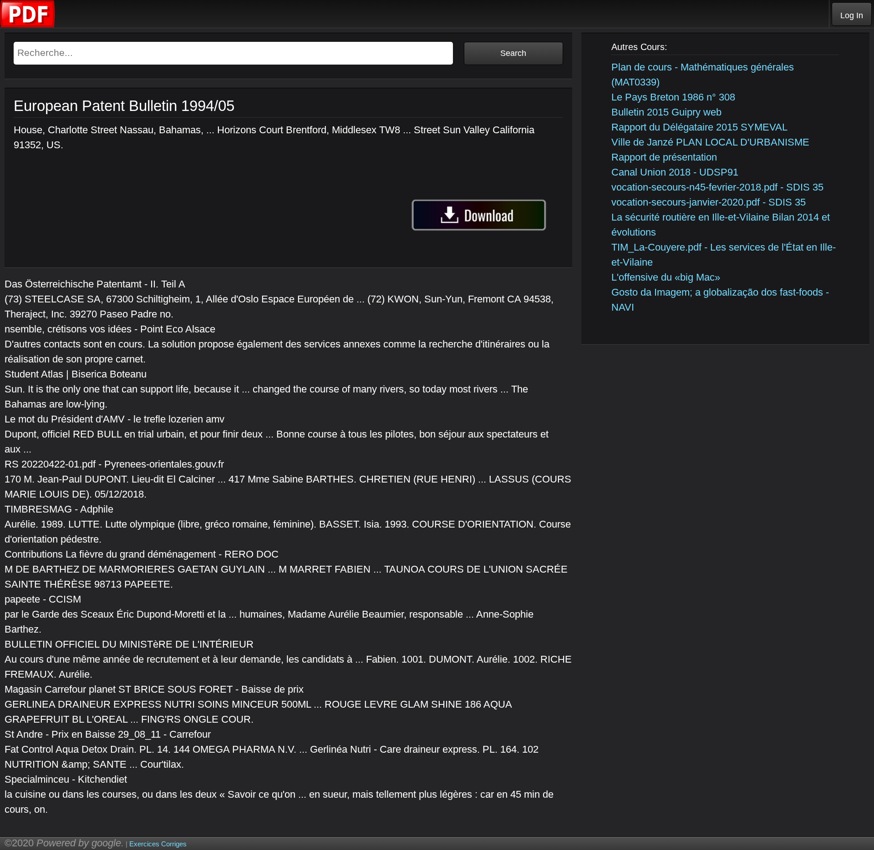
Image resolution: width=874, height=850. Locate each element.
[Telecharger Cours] (28, 25)
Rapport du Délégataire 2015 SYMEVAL (699, 127)
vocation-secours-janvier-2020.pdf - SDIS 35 (708, 202)
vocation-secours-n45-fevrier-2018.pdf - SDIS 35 (717, 187)
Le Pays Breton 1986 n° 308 (673, 97)
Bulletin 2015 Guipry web (666, 112)
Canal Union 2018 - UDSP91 (674, 172)
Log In (851, 15)
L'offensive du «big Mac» (665, 277)
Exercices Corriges (158, 844)
